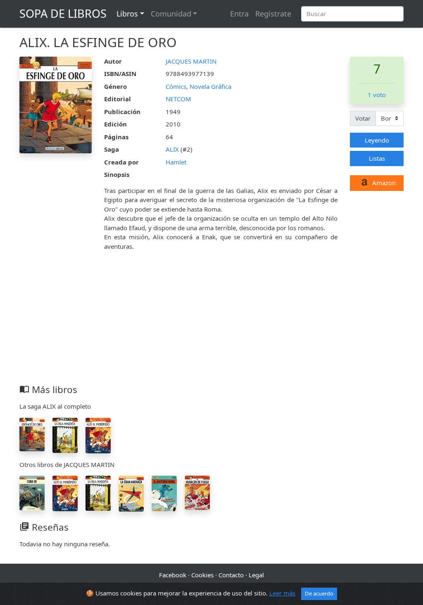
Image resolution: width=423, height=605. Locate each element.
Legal (256, 575)
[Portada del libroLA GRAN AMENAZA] (131, 493)
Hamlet (176, 162)
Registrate (273, 14)
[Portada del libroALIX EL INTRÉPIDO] (98, 435)
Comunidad (171, 14)
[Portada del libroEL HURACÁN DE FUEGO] (197, 492)
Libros (127, 14)
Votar (363, 118)
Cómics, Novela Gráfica (198, 86)
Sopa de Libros (63, 13)
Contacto (231, 575)
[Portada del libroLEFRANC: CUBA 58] (32, 492)
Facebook (172, 575)
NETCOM (178, 99)
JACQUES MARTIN (191, 61)
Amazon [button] (383, 183)
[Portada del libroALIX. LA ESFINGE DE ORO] (32, 433)
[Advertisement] (211, 322)
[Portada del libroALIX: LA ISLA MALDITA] (65, 434)
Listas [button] (377, 158)
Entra (239, 14)
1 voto (377, 95)
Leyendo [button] (377, 140)
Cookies (202, 575)
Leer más (282, 593)
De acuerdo (319, 593)
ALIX (172, 149)
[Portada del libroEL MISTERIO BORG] (164, 492)
